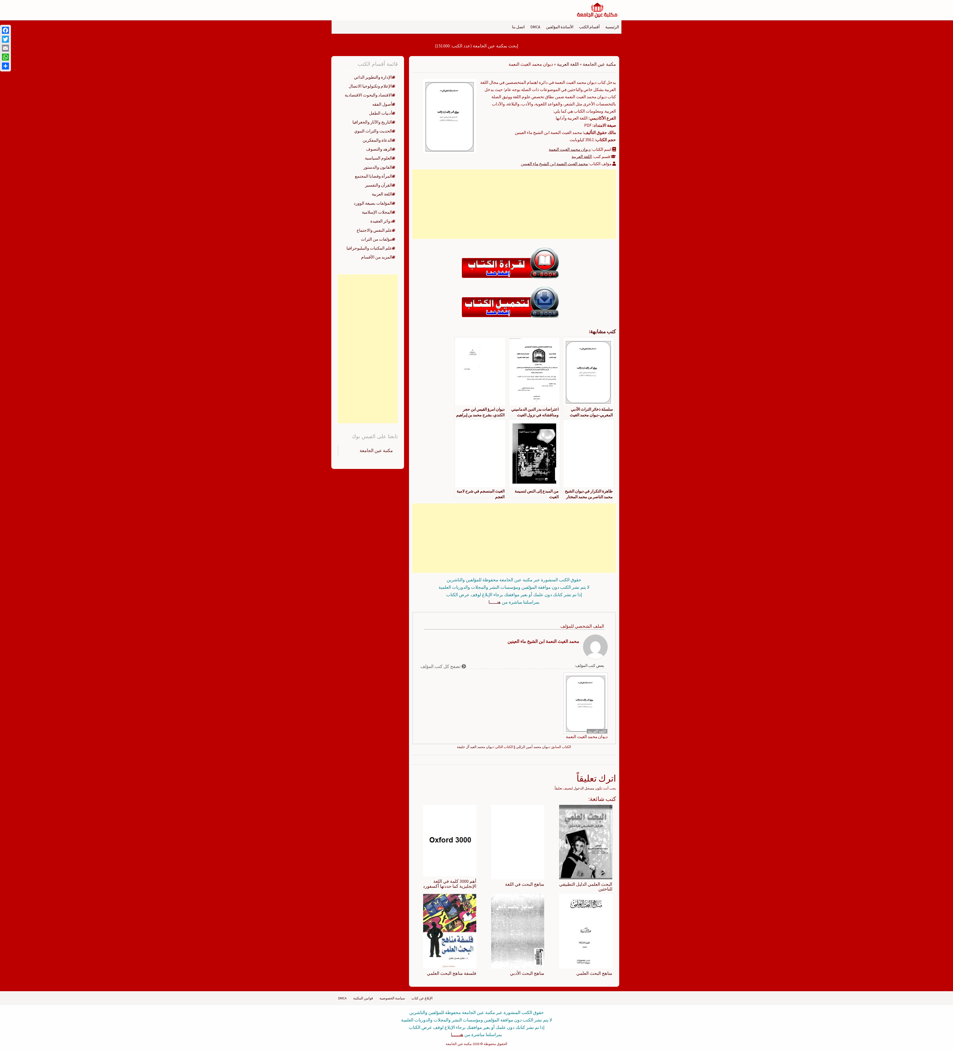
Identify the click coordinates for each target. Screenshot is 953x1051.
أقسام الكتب (589, 26)
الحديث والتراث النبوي (373, 131)
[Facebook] (5, 30)
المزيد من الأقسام (376, 257)
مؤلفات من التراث (376, 239)
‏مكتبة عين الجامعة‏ (376, 450)
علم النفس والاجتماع (374, 230)
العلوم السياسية (378, 158)
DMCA (535, 26)
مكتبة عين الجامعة (599, 64)
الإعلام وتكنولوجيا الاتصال (370, 86)
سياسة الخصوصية (392, 998)
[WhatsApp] (5, 57)
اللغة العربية (568, 64)
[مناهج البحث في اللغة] (517, 841)
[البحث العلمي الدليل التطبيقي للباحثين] (585, 841)
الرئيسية (612, 26)
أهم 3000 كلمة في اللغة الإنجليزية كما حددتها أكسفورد (449, 883)
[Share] (5, 66)
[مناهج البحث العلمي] (585, 931)
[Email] (5, 48)
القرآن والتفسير (378, 185)
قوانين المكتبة (363, 998)
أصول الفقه (382, 104)
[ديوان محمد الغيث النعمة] (449, 115)
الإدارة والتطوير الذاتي (373, 77)
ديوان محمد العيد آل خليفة (475, 747)
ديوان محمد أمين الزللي (533, 747)
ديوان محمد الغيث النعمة (570, 149)
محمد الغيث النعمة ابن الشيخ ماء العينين (554, 163)
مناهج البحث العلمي (594, 973)
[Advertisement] (514, 204)
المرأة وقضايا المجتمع (373, 176)
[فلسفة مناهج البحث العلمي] (449, 931)
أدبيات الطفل (380, 113)
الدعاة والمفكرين (377, 140)
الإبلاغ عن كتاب (422, 998)
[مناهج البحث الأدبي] (517, 931)
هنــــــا (494, 602)
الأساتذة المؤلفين (559, 26)
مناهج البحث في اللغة (524, 884)
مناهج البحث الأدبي (527, 973)
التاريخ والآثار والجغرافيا (372, 122)
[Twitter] (5, 39)
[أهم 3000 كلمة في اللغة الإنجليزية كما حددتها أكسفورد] (449, 840)
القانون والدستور (377, 167)
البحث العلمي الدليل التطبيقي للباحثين (585, 886)
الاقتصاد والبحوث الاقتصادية (368, 95)
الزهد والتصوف (379, 149)
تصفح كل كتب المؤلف (441, 666)
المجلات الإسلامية (377, 212)
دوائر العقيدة (381, 221)
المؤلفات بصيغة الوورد (373, 203)
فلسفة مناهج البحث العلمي (451, 973)
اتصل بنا (518, 26)
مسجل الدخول (584, 788)
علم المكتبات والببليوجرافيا (369, 248)
